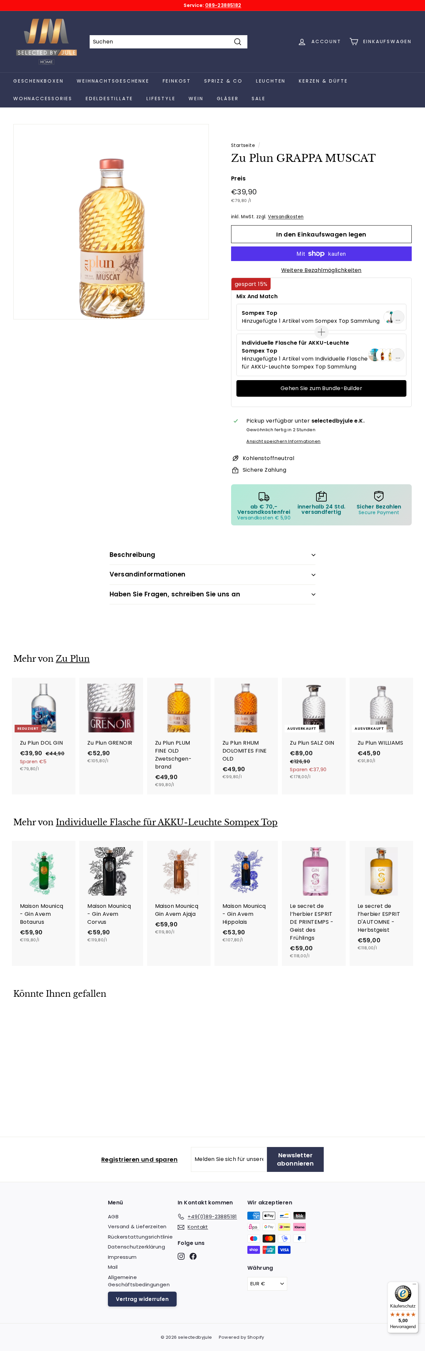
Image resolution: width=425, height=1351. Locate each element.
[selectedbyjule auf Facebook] (193, 1256)
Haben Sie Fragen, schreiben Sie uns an (175, 594)
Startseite (243, 145)
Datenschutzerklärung (136, 1246)
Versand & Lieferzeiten (137, 1226)
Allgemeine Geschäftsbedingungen (139, 1281)
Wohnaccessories (42, 98)
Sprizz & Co (223, 81)
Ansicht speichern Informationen (283, 441)
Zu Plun (73, 659)
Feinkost (177, 81)
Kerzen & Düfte (323, 81)
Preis (238, 178)
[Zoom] (111, 221)
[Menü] (414, 1286)
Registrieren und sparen (139, 1159)
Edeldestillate (109, 98)
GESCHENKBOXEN (38, 81)
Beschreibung (132, 554)
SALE (258, 98)
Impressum (122, 1256)
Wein (196, 98)
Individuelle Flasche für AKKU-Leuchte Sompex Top (167, 822)
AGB (113, 1216)
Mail (113, 1266)
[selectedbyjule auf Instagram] (181, 1256)
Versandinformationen (148, 574)
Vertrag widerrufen (142, 1299)
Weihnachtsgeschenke (113, 81)
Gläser (228, 98)
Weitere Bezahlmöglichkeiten (321, 270)
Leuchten (271, 81)
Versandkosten (285, 217)
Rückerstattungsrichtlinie (140, 1236)
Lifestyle (160, 98)
